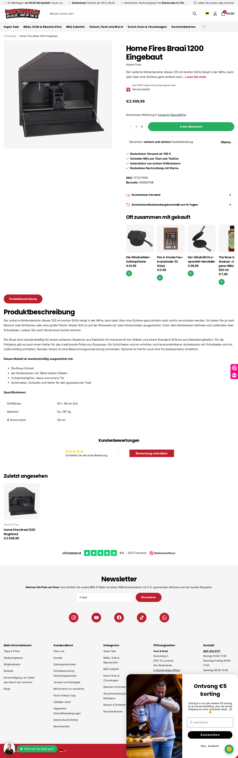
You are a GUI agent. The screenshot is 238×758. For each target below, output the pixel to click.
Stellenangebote (13, 657)
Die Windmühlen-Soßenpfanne (138, 259)
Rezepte (8, 670)
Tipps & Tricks (12, 651)
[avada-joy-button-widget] (229, 749)
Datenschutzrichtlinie (66, 719)
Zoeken (194, 13)
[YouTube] (96, 617)
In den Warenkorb (191, 126)
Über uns (59, 651)
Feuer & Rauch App (65, 695)
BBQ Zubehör (75, 27)
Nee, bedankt (210, 746)
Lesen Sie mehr (195, 77)
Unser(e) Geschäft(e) (172, 115)
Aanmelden (210, 734)
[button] (142, 126)
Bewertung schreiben (152, 453)
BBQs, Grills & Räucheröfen (42, 27)
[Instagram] (73, 617)
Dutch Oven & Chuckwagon (147, 27)
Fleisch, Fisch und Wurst (106, 27)
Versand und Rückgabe (67, 682)
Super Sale (11, 27)
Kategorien (111, 645)
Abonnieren (148, 597)
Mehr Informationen (17, 645)
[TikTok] (142, 617)
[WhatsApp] (164, 617)
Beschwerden (62, 726)
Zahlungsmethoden (65, 664)
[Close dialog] (232, 679)
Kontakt (58, 657)
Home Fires (133, 64)
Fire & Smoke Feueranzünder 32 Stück (170, 261)
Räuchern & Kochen (114, 686)
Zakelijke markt (62, 701)
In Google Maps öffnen (166, 670)
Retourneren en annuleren (69, 688)
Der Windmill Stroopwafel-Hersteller (201, 259)
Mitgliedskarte (12, 664)
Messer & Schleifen (114, 704)
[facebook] (119, 617)
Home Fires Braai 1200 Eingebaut (19, 532)
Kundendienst (63, 645)
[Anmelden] (215, 13)
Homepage (10, 35)
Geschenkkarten (183, 27)
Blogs (7, 688)
